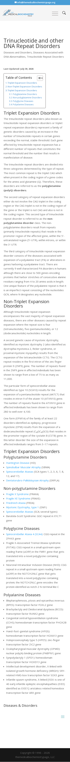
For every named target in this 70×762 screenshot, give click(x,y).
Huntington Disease (17, 462)
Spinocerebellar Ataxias (19, 471)
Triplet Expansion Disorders (22, 82)
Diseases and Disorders (18, 52)
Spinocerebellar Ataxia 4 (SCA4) (24, 534)
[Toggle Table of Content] (38, 78)
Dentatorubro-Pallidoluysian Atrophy (27, 480)
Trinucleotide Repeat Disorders (45, 56)
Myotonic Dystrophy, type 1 (22, 507)
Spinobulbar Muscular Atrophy (23, 467)
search (64, 12)
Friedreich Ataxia (15, 503)
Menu (55, 14)
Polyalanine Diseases (23, 104)
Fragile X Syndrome (17, 494)
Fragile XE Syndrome (18, 498)
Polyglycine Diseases (23, 101)
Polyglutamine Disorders (25, 94)
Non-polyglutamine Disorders (27, 97)
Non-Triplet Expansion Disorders (25, 86)
